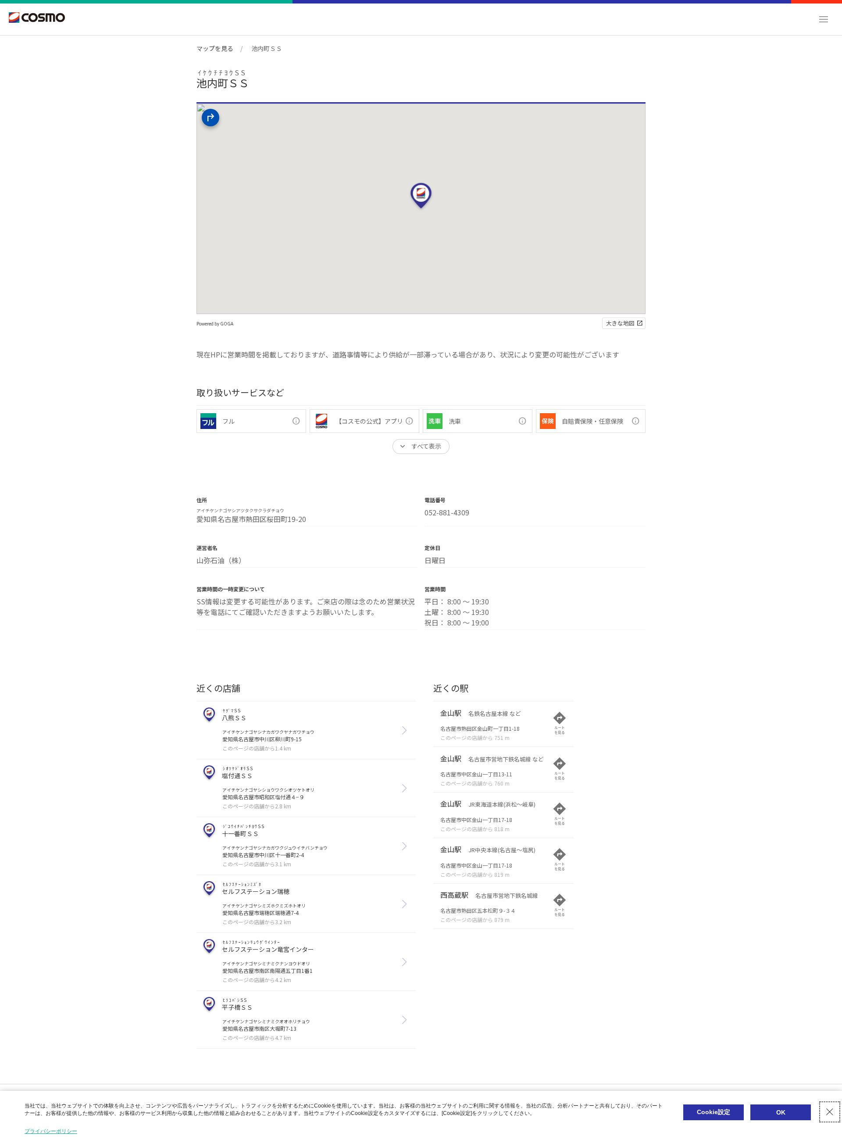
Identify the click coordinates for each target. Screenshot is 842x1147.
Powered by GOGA (214, 323)
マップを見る (214, 48)
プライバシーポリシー (51, 1131)
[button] (823, 19)
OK (780, 1112)
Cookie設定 (713, 1111)
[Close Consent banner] (829, 1112)
